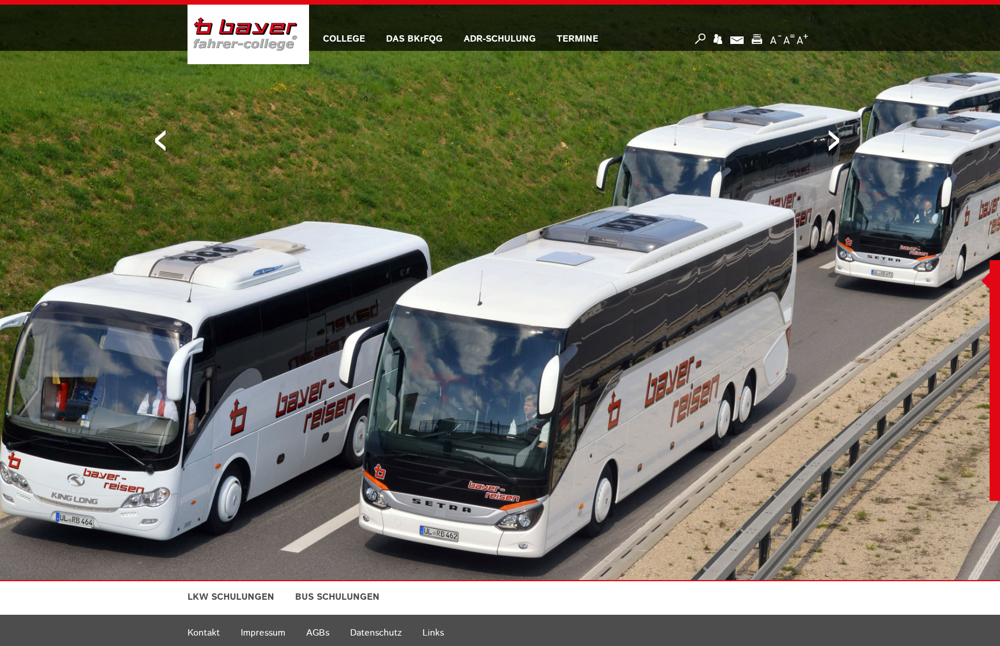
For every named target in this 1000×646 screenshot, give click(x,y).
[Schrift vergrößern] (802, 39)
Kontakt (204, 633)
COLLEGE (344, 39)
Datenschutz (376, 633)
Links (433, 633)
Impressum (263, 633)
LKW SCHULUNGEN (231, 597)
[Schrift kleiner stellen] (775, 39)
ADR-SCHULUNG (500, 39)
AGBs (317, 633)
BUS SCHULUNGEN (337, 597)
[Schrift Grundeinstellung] (789, 39)
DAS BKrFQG (414, 39)
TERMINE (577, 39)
